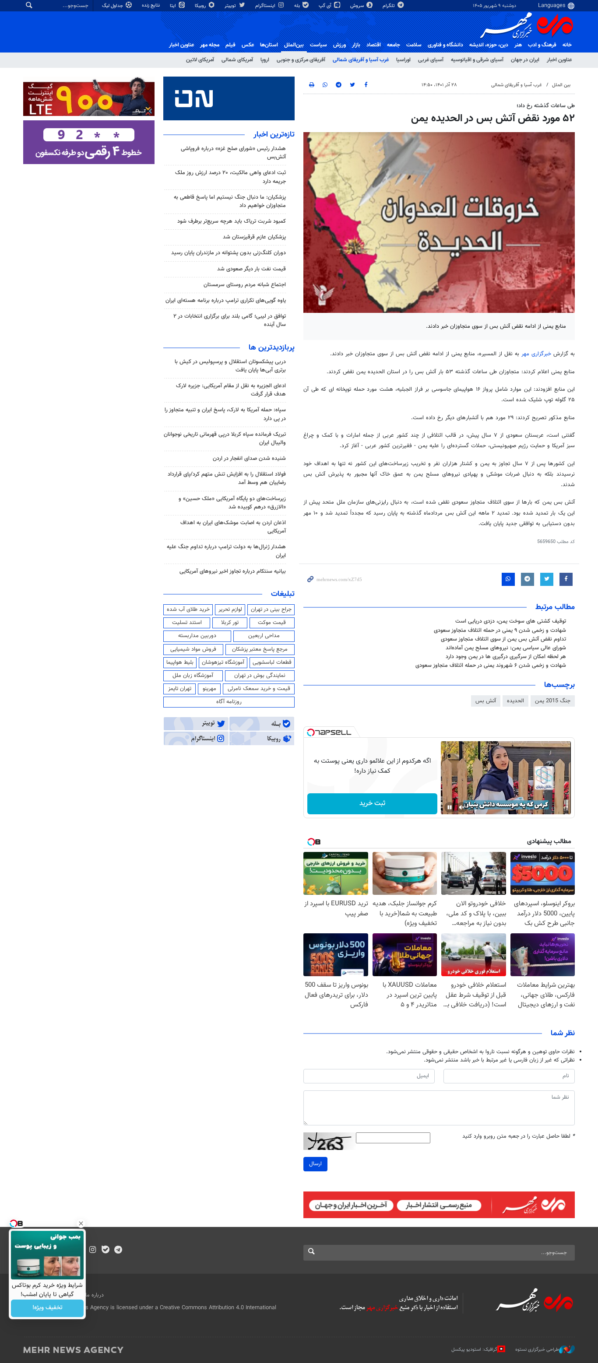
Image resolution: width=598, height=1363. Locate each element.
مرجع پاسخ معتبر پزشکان (260, 649)
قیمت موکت (272, 622)
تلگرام (389, 6)
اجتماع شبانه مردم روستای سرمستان (245, 284)
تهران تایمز (179, 688)
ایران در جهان (525, 60)
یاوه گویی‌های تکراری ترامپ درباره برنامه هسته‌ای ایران (225, 300)
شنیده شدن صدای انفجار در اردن (249, 458)
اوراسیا (403, 60)
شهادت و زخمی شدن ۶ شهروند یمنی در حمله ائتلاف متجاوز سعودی (490, 665)
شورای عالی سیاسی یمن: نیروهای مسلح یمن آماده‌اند (506, 648)
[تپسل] (310, 732)
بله (297, 6)
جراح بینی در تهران (271, 609)
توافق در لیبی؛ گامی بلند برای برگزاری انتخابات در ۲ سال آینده (229, 320)
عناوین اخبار (559, 60)
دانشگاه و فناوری (445, 45)
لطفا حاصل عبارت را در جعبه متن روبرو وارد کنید (518, 1136)
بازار (356, 45)
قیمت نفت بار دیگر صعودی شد (251, 269)
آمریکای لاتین (200, 60)
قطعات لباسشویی (272, 662)
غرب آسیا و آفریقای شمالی (361, 60)
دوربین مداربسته (197, 635)
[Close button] (81, 1223)
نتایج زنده (151, 5)
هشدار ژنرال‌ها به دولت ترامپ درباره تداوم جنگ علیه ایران (226, 551)
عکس (248, 45)
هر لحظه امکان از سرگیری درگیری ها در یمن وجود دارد (506, 656)
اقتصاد (373, 45)
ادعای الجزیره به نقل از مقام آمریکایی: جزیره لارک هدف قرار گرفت (231, 390)
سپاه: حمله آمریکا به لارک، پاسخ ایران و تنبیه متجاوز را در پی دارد (225, 414)
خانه (567, 45)
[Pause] (449, 807)
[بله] (105, 1250)
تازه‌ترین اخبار (274, 134)
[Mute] (462, 807)
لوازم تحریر (230, 609)
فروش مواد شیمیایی (193, 649)
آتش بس (485, 701)
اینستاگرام (266, 6)
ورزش (339, 45)
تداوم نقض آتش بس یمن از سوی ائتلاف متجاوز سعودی (503, 639)
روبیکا (201, 6)
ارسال (315, 1164)
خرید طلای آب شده (188, 609)
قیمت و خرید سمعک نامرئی (259, 688)
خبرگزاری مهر (536, 354)
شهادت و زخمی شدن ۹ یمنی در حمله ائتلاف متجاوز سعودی (500, 630)
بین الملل (561, 85)
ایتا (173, 6)
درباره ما (94, 1295)
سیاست (318, 45)
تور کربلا (230, 622)
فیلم (230, 45)
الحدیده (515, 701)
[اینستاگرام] (92, 1250)
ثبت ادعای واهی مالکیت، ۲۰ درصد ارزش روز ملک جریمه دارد (230, 177)
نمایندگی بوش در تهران (259, 675)
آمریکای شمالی (237, 60)
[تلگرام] (118, 1250)
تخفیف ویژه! (47, 1308)
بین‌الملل (294, 45)
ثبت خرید (372, 803)
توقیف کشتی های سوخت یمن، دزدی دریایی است (510, 621)
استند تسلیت (187, 622)
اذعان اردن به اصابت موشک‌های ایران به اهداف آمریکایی (233, 527)
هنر (518, 45)
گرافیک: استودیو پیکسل (474, 1349)
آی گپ (326, 6)
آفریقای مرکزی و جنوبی (301, 60)
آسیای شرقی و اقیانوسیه (477, 60)
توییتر (231, 6)
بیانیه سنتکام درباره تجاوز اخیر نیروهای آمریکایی (232, 571)
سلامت (414, 45)
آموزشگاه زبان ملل (192, 675)
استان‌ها (269, 45)
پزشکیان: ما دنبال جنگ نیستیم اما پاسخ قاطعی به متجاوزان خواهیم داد (230, 201)
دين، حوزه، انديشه (488, 45)
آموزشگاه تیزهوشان (223, 662)
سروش (357, 6)
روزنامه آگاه (229, 701)
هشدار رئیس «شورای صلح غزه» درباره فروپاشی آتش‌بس (233, 152)
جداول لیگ (113, 6)
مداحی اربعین (264, 635)
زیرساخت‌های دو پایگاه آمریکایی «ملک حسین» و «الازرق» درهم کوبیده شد (232, 503)
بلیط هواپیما (179, 662)
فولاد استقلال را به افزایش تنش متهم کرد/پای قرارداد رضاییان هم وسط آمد (227, 478)
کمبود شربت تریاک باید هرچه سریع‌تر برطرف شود (231, 221)
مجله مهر (209, 45)
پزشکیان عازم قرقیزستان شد (254, 237)
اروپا (264, 60)
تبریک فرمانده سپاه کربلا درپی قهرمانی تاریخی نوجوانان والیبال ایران (225, 438)
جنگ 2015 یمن (552, 701)
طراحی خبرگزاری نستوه (537, 1349)
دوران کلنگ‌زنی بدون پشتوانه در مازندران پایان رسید (228, 253)
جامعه (393, 45)
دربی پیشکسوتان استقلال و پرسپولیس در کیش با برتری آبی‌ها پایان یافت (230, 366)
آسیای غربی (430, 60)
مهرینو (209, 688)
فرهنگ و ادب (542, 45)
